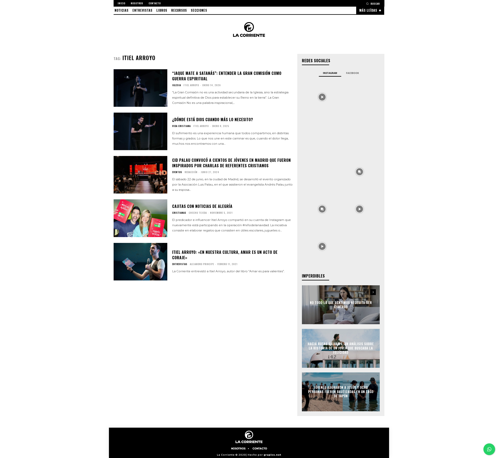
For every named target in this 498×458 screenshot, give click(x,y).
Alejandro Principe (202, 264)
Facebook (352, 73)
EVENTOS (177, 172)
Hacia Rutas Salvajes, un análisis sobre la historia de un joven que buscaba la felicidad (341, 348)
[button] (373, 3)
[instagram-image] (322, 96)
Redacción (191, 172)
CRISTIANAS (179, 213)
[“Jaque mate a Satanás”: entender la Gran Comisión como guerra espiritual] (140, 88)
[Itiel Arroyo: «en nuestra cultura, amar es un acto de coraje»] (140, 261)
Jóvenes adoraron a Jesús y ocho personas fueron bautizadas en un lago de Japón (341, 391)
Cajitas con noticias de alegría (202, 206)
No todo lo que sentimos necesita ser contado (341, 304)
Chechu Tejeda (198, 212)
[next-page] (373, 292)
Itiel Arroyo (191, 85)
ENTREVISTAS (179, 264)
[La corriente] (249, 29)
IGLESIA (176, 85)
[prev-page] (366, 292)
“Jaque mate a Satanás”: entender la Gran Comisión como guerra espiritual (226, 75)
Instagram (330, 73)
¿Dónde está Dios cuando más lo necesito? (212, 119)
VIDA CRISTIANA (181, 126)
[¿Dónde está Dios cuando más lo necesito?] (140, 131)
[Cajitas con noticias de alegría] (140, 218)
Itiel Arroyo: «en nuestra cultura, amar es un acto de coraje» (225, 254)
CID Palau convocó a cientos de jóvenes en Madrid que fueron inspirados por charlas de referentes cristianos (231, 162)
